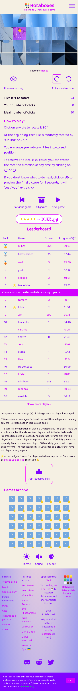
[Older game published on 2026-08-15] (66, 508)
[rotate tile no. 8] (32, 33)
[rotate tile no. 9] (45, 33)
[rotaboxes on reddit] (39, 662)
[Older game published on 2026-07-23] (20, 544)
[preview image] (13, 78)
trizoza (44, 71)
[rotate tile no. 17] (71, 46)
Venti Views (28, 591)
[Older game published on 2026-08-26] (29, 499)
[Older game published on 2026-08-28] (11, 499)
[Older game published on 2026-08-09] (57, 517)
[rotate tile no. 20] (32, 59)
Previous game (22, 207)
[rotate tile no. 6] (6, 33)
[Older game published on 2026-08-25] (39, 499)
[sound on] (39, 556)
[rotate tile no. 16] (58, 46)
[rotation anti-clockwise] (68, 78)
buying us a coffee (14, 460)
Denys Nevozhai (27, 638)
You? (48, 580)
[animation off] (51, 556)
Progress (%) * (67, 238)
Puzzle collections (8, 599)
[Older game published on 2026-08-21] (11, 508)
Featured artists (26, 578)
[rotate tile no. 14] (32, 46)
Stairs (5, 630)
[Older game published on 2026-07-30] (20, 535)
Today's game (9, 582)
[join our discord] (27, 662)
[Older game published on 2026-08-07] (11, 526)
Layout (51, 564)
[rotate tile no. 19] (19, 59)
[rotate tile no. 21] (45, 59)
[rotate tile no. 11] (71, 33)
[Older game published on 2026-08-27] (20, 499)
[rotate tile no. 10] (58, 33)
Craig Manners (26, 620)
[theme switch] (26, 556)
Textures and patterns (9, 618)
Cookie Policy (27, 686)
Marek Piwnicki (26, 602)
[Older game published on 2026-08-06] (20, 526)
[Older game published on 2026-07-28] (39, 535)
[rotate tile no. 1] (19, 20)
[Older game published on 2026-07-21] (39, 544)
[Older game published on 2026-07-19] (57, 544)
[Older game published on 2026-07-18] (66, 544)
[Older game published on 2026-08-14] (11, 517)
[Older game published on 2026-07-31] (11, 535)
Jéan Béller (27, 596)
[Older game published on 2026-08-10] (48, 517)
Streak (49, 238)
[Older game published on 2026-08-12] (29, 517)
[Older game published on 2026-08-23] (57, 499)
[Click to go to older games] (41, 199)
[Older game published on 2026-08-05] (29, 526)
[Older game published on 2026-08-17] (48, 508)
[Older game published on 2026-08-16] (57, 508)
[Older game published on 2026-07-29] (29, 535)
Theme (26, 564)
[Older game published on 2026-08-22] (66, 499)
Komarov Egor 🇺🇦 (27, 647)
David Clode (28, 632)
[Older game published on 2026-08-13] (20, 517)
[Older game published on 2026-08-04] (39, 526)
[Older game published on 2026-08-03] (48, 526)
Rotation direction (63, 88)
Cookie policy (9, 592)
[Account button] (72, 5)
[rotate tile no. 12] (6, 46)
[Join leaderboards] (39, 471)
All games (41, 207)
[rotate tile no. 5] (71, 20)
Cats (4, 611)
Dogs (5, 606)
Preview (13, 88)
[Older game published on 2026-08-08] (66, 517)
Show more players (39, 404)
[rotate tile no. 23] (71, 59)
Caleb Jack (27, 627)
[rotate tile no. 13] (19, 46)
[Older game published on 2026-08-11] (39, 517)
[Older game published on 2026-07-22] (29, 544)
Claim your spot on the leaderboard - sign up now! (31, 292)
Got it (70, 680)
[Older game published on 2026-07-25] (66, 535)
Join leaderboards (39, 479)
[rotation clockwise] (56, 78)
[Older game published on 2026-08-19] (29, 508)
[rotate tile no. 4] (58, 20)
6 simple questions (48, 630)
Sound (39, 564)
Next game (58, 207)
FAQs (5, 587)
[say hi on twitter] (51, 662)
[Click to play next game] (58, 199)
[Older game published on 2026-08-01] (66, 526)
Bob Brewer (28, 585)
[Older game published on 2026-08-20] (20, 508)
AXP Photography (29, 611)
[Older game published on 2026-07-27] (48, 535)
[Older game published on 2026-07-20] (48, 544)
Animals (6, 625)
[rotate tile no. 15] (45, 46)
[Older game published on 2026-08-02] (57, 526)
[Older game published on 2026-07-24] (11, 544)
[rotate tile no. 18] (6, 59)
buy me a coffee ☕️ (49, 587)
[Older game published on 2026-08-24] (48, 499)
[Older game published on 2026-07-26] (57, 535)
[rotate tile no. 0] (6, 20)
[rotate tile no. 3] (45, 20)
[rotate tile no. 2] (32, 20)
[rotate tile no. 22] (58, 59)
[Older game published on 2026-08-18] (39, 508)
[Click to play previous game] (22, 199)
